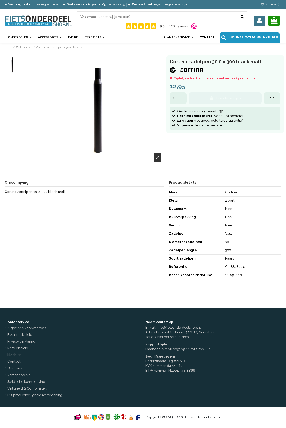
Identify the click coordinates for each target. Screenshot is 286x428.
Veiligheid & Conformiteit (26, 388)
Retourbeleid (17, 348)
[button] (178, 37)
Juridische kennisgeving (26, 382)
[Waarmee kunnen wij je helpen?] (242, 16)
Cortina (231, 192)
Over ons (14, 368)
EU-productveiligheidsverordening (34, 395)
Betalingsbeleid (19, 335)
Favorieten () (272, 4)
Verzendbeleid (19, 375)
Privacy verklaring (21, 341)
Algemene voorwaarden (26, 328)
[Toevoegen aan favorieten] (272, 98)
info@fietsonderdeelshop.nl (179, 328)
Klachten (14, 355)
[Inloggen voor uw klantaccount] (259, 21)
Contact (13, 362)
